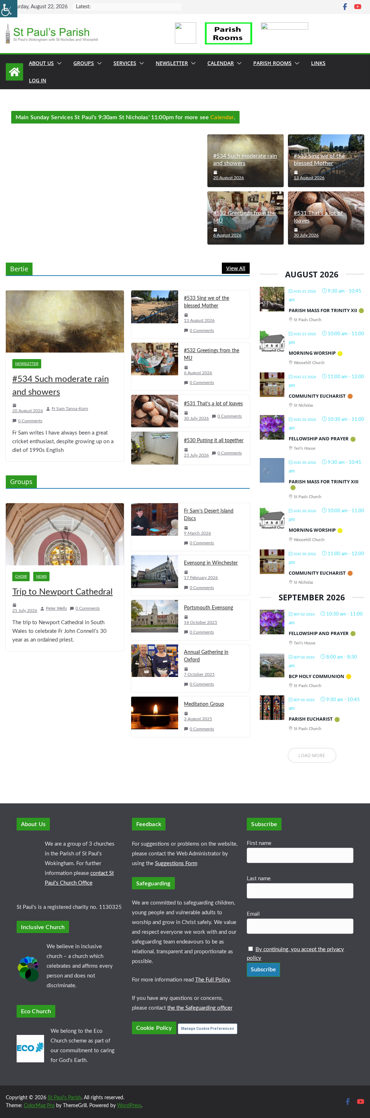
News (41, 576)
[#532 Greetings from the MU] (154, 366)
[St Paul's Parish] (14, 72)
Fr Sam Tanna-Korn (70, 408)
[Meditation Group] (154, 716)
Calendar (220, 63)
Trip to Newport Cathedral (62, 592)
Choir (21, 576)
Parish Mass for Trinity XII (323, 310)
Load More (312, 755)
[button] (58, 63)
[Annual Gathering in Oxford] (154, 668)
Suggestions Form (176, 863)
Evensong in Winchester (211, 563)
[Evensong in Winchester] (154, 575)
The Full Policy (212, 980)
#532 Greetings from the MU (244, 217)
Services (124, 63)
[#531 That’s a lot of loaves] (154, 411)
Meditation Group (204, 704)
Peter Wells (56, 608)
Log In (37, 80)
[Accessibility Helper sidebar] (8, 8)
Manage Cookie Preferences (207, 1029)
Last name (259, 878)
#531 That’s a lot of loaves (318, 217)
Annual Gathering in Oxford (206, 656)
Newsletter (172, 63)
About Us (41, 63)
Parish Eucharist (311, 719)
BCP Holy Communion (316, 676)
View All (235, 268)
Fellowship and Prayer (319, 438)
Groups (83, 63)
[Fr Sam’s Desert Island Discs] (154, 527)
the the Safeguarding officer (199, 1008)
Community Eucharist (317, 396)
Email (253, 914)
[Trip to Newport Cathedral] (65, 534)
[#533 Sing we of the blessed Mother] (154, 314)
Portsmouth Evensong (208, 607)
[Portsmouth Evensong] (154, 620)
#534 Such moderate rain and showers (245, 160)
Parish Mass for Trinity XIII (323, 481)
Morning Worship (312, 353)
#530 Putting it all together (214, 440)
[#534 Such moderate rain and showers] (65, 321)
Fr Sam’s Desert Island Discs (208, 515)
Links (318, 63)
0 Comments (30, 421)
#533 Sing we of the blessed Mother (319, 160)
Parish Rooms (272, 63)
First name (259, 843)
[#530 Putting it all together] (154, 448)
